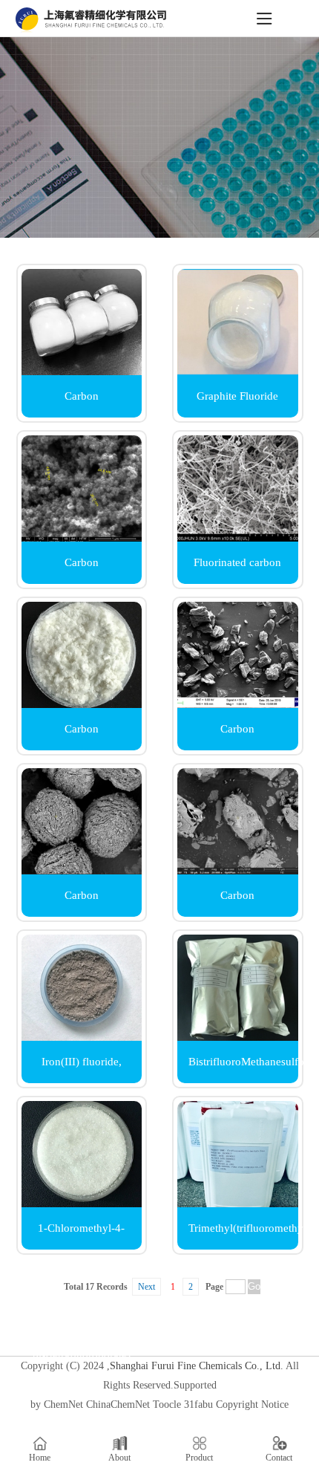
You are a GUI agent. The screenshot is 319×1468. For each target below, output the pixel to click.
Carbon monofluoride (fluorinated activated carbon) (237, 903)
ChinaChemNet (118, 1404)
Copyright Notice (252, 1404)
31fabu (198, 1404)
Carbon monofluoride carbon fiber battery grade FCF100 (82, 736)
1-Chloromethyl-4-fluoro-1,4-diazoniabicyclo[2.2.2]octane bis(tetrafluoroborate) (87, 1236)
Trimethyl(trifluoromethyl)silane (243, 1228)
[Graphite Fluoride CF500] (237, 371)
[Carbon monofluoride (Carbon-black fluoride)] (82, 537)
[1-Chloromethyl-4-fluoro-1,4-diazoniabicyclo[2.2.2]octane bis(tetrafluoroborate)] (82, 1203)
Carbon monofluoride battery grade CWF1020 (82, 903)
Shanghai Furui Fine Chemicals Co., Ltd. (196, 1365)
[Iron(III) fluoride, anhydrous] (82, 1036)
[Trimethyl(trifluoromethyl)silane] (237, 1203)
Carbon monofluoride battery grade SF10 (237, 736)
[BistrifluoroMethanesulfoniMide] (237, 1036)
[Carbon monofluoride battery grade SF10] (237, 704)
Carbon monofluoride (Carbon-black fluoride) (81, 570)
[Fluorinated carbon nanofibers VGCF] (237, 537)
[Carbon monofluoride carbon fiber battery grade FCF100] (82, 704)
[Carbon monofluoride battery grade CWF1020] (82, 870)
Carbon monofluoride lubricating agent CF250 (81, 404)
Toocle (167, 1404)
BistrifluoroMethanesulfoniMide (243, 1062)
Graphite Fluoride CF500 (237, 404)
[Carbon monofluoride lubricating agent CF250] (82, 371)
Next (146, 1287)
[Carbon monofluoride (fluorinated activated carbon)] (237, 870)
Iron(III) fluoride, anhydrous (82, 1069)
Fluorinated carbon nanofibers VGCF (237, 570)
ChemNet (63, 1404)
